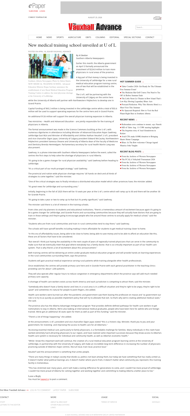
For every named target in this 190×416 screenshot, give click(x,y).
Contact (149, 37)
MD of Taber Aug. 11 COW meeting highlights (141, 127)
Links (53, 407)
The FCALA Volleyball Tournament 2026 (138, 159)
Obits (88, 37)
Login (42, 11)
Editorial (114, 37)
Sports (60, 37)
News (49, 37)
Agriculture (74, 37)
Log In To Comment (40, 390)
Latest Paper (59, 390)
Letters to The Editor (10, 404)
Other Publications (60, 404)
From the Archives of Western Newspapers (139, 156)
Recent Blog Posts (132, 151)
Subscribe (33, 11)
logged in (44, 379)
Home (39, 37)
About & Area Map (59, 402)
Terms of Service (109, 402)
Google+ (156, 402)
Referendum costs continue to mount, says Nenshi (141, 124)
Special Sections (132, 37)
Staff (2, 402)
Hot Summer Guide (132, 81)
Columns (100, 37)
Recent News (129, 119)
